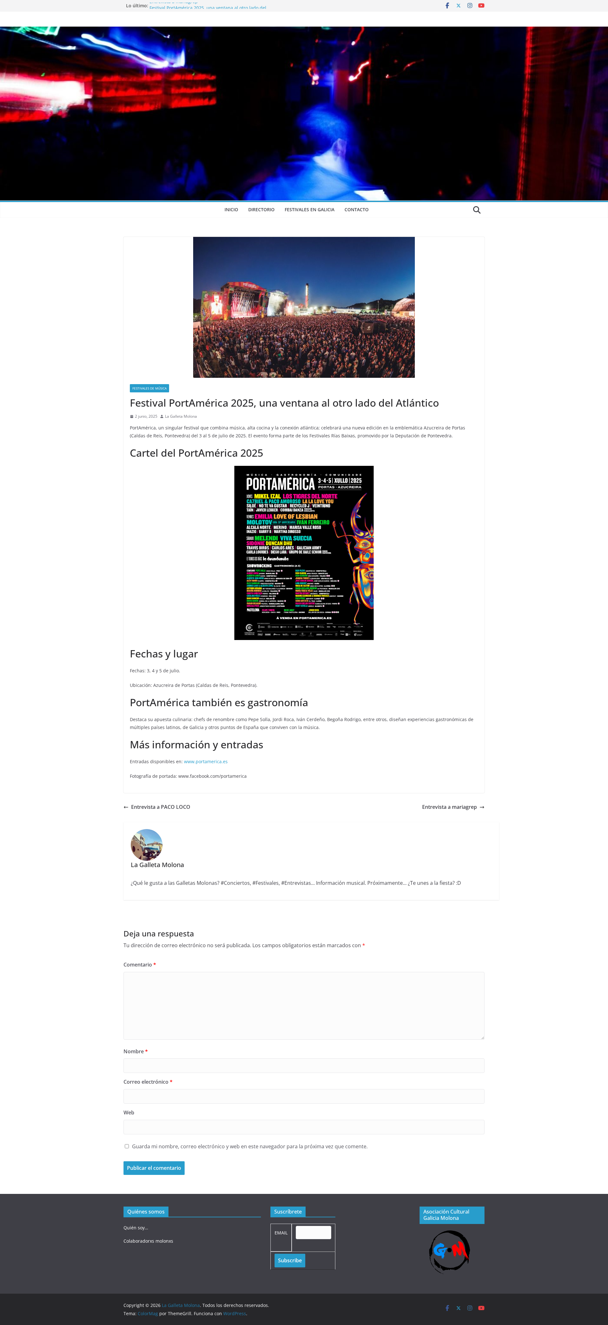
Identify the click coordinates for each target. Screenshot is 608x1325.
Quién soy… (136, 1228)
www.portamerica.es (206, 761)
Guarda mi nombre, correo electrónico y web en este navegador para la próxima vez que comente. (250, 1146)
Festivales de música (149, 388)
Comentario (140, 964)
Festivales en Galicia (309, 209)
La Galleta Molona (181, 416)
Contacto (357, 209)
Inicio (231, 209)
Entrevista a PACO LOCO (160, 806)
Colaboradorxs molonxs (148, 1241)
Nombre (136, 1051)
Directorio (261, 209)
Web (129, 1112)
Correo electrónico (148, 1081)
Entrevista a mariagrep (173, 6)
